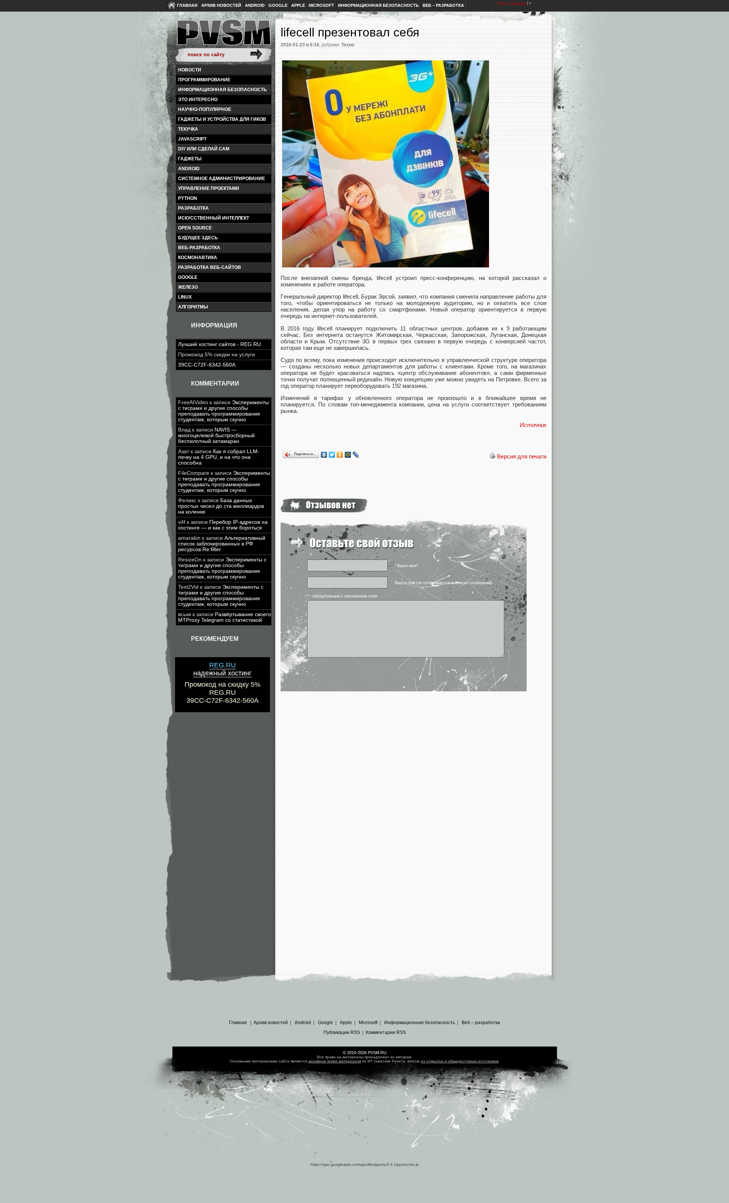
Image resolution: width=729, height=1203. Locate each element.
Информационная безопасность (378, 5)
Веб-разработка (199, 247)
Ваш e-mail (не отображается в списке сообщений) (443, 582)
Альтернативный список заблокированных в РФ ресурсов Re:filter (221, 543)
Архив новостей (221, 5)
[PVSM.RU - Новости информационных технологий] (223, 36)
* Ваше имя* (406, 565)
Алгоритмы (193, 307)
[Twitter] (332, 455)
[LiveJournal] (356, 455)
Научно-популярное (204, 109)
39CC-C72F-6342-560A (206, 365)
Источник (533, 425)
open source (195, 228)
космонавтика (197, 257)
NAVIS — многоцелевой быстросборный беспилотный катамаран (216, 435)
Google (277, 5)
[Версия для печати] (492, 456)
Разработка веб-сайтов (209, 267)
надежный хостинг (222, 669)
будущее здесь (198, 237)
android (189, 168)
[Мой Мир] (348, 455)
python (187, 198)
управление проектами (208, 188)
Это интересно (198, 99)
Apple (298, 5)
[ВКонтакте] (324, 455)
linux (185, 297)
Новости (189, 70)
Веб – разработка (443, 5)
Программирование (204, 79)
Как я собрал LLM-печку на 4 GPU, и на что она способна (218, 457)
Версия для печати (521, 456)
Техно (347, 44)
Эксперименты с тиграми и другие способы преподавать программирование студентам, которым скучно (223, 411)
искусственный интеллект (213, 218)
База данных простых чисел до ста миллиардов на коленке (221, 506)
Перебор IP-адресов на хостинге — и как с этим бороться (223, 525)
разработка (193, 208)
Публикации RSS (341, 1032)
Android (255, 5)
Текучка (188, 129)
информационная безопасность (222, 89)
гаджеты (190, 158)
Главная (187, 5)
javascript (192, 139)
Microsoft (321, 5)
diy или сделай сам (203, 149)
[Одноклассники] (340, 455)
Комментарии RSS (386, 1032)
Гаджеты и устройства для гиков (222, 119)
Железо (188, 287)
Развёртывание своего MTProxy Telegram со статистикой (224, 617)
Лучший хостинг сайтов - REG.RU (219, 344)
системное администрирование (221, 178)
